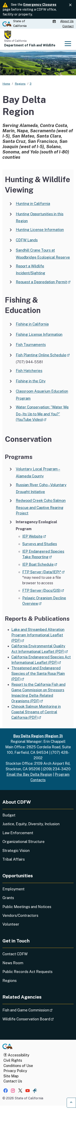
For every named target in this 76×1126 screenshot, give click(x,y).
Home (6, 83)
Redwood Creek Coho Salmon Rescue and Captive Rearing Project (41, 507)
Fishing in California (32, 324)
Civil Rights (12, 1060)
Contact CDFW (15, 954)
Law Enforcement (17, 833)
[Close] (70, 5)
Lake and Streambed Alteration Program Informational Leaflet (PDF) (37, 635)
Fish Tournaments (31, 345)
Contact (68, 26)
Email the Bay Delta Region (29, 774)
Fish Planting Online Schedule (43, 355)
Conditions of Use (18, 1066)
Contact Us (12, 1081)
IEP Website (34, 536)
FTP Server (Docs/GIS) (43, 590)
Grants (8, 898)
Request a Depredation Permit (43, 282)
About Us (67, 21)
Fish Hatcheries (29, 371)
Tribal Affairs (13, 859)
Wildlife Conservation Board (38, 1019)
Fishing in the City (31, 381)
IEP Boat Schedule (39, 564)
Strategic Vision (16, 850)
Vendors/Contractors (20, 915)
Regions (9, 980)
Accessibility (18, 1055)
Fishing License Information (39, 334)
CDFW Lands (27, 240)
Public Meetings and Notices (26, 907)
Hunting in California (33, 204)
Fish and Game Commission (38, 1010)
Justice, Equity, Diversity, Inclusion (31, 824)
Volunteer (10, 924)
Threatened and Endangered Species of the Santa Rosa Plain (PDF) (38, 673)
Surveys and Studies (39, 544)
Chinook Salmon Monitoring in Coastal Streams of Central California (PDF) (36, 712)
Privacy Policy (15, 1071)
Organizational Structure (23, 841)
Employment (13, 889)
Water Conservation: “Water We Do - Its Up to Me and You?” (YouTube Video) (42, 413)
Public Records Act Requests (27, 972)
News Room (12, 963)
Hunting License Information (40, 230)
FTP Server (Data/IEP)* (43, 572)
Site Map (10, 1076)
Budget (8, 815)
